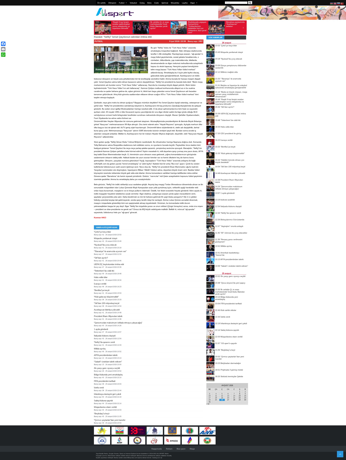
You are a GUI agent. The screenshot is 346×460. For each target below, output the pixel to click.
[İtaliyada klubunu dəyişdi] (210, 208)
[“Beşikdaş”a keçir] (210, 352)
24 (210, 400)
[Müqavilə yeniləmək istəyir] (210, 54)
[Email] (3, 49)
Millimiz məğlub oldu (226, 72)
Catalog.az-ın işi (157, 457)
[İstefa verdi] (210, 319)
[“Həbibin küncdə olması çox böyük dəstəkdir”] (210, 162)
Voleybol (133, 3)
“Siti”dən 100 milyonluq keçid (106, 303)
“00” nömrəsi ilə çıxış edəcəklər (231, 233)
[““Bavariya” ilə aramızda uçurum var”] (210, 81)
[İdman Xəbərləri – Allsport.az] (115, 18)
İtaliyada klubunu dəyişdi (104, 336)
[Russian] (338, 3)
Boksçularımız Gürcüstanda (229, 220)
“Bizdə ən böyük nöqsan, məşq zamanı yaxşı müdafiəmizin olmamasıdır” (231, 94)
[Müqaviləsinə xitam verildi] (210, 339)
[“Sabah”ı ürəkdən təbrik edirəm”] (210, 268)
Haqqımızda (156, 449)
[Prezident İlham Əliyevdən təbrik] (210, 182)
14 (234, 396)
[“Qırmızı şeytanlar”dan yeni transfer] (210, 358)
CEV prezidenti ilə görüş (228, 133)
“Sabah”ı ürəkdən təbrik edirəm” (108, 361)
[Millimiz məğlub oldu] (210, 74)
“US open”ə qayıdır (226, 343)
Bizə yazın (181, 449)
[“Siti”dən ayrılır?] (210, 109)
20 (228, 398)
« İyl (207, 404)
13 (228, 396)
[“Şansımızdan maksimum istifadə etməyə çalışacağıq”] (210, 188)
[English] (335, 3)
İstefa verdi (99, 387)
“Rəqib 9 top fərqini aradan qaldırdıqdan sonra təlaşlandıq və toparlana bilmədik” (229, 101)
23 (245, 398)
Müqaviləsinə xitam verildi (105, 407)
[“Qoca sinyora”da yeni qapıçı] (210, 285)
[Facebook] (3, 44)
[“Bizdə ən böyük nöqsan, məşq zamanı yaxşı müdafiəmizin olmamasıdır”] (210, 94)
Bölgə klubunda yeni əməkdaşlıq (108, 374)
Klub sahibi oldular (225, 310)
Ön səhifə (101, 3)
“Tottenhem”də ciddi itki (104, 271)
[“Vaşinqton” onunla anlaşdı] (210, 228)
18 (216, 398)
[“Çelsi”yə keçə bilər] (210, 47)
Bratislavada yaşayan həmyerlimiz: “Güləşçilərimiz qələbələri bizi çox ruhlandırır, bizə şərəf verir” (172, 27)
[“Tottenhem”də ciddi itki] (210, 122)
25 (216, 400)
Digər (192, 3)
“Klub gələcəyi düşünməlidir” (106, 297)
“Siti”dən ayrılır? (101, 258)
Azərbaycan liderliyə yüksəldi (107, 310)
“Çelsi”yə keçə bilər (102, 232)
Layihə (185, 3)
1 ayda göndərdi (101, 329)
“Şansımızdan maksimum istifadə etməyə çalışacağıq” (118, 323)
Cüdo (156, 3)
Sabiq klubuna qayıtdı (103, 400)
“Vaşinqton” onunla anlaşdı (229, 226)
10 (210, 396)
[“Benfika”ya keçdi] (210, 149)
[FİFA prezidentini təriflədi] (210, 305)
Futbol (121, 3)
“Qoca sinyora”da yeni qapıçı (230, 283)
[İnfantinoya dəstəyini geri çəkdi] (210, 325)
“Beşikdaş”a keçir (101, 413)
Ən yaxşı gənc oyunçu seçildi (107, 368)
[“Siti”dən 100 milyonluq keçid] (210, 169)
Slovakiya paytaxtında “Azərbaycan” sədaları (209, 24)
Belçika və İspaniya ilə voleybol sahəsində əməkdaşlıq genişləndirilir (231, 86)
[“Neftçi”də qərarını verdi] (210, 215)
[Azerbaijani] (331, 3)
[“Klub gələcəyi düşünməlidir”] (210, 155)
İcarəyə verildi (100, 284)
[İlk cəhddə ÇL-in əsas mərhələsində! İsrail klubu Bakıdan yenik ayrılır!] (210, 291)
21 (234, 398)
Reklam (169, 449)
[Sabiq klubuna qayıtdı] (210, 332)
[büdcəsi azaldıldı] (210, 202)
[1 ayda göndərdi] (210, 195)
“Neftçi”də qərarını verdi (104, 342)
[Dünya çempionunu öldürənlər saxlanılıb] (210, 67)
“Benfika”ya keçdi (101, 290)
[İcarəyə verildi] (210, 142)
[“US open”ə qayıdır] (210, 345)
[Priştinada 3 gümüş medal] (210, 372)
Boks (149, 3)
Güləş (142, 3)
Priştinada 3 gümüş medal (229, 370)
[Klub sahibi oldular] (210, 312)
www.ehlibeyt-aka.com (130, 457)
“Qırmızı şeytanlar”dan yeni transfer (109, 420)
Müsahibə (175, 3)
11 (216, 396)
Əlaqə (192, 449)
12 (222, 396)
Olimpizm (112, 3)
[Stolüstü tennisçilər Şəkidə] (210, 378)
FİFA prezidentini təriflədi (104, 381)
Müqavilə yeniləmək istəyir (105, 238)
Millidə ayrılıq (99, 349)
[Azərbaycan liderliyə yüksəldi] (210, 175)
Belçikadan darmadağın (228, 363)
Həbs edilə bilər (100, 277)
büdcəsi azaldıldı (225, 200)
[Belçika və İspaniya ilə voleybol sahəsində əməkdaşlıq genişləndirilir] (210, 87)
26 (222, 400)
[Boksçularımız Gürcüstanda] (210, 222)
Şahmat (165, 3)
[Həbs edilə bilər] (210, 129)
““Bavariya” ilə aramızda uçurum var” (110, 251)
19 (222, 398)
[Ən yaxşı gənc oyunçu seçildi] (210, 278)
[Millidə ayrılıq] (210, 248)
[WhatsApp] (3, 54)
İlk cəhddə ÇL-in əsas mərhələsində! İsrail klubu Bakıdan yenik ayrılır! (134, 25)
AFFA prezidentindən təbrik (106, 355)
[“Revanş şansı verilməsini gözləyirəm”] (210, 241)
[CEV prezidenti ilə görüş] (210, 135)
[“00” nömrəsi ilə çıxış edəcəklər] (210, 235)
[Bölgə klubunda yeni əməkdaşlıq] (210, 299)
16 (245, 396)
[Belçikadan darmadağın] (210, 365)
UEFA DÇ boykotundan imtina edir (109, 264)
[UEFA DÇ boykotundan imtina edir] (210, 115)
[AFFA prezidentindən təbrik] (210, 261)
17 (210, 398)
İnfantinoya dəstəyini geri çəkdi (107, 394)
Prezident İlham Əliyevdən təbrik (108, 316)
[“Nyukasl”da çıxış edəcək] (210, 61)
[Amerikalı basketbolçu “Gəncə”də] (210, 255)
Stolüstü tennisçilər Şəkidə (229, 376)
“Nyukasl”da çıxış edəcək (105, 245)
